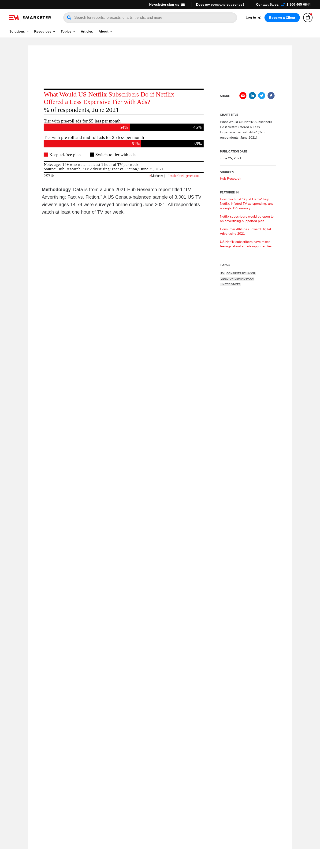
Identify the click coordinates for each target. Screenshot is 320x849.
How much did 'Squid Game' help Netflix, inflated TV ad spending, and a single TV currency (247, 203)
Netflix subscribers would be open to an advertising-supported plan (247, 219)
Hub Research (230, 178)
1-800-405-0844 (299, 4)
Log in (251, 17)
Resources (42, 31)
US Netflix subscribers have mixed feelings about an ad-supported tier (246, 244)
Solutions (17, 31)
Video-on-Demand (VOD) (237, 278)
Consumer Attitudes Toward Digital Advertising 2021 (245, 231)
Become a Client (282, 17)
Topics (66, 31)
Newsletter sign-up (164, 4)
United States (230, 284)
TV (222, 273)
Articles (87, 31)
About (103, 31)
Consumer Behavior (241, 273)
